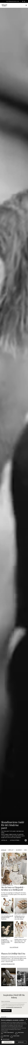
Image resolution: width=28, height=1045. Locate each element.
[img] (4, 5)
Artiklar (3, 850)
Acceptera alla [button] (8, 1042)
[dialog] (14, 1031)
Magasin (3, 1017)
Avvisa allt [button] (21, 1042)
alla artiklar (14, 947)
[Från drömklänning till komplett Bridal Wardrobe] (7, 909)
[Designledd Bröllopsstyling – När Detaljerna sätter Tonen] (7, 933)
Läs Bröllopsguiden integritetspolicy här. (14, 1007)
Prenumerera (6, 1010)
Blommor (19, 850)
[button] (21, 988)
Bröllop (10, 850)
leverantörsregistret (8, 964)
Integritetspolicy (4, 1030)
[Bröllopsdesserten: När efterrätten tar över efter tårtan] (21, 909)
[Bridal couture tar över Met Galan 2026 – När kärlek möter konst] (21, 933)
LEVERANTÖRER (14, 840)
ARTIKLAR (4, 840)
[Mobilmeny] (26, 5)
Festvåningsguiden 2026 (12, 1)
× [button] (26, 1019)
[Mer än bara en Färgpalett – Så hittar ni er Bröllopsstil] (14, 875)
